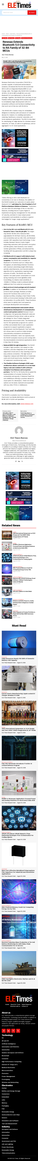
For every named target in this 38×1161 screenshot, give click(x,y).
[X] (22, 461)
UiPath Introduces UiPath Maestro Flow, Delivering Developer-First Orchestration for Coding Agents (24, 557)
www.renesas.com (27, 404)
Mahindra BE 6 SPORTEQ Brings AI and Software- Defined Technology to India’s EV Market (24, 580)
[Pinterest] (13, 1031)
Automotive (15, 610)
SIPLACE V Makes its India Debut (22, 591)
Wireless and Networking (27, 38)
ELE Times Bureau (8, 54)
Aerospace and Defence (18, 599)
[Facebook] (16, 461)
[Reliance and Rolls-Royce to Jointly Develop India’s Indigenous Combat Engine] (7, 602)
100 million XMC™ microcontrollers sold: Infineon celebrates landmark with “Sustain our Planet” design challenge (9, 416)
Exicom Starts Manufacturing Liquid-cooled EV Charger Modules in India (18, 694)
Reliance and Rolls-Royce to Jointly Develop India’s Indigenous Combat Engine (23, 602)
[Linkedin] (19, 461)
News (7, 34)
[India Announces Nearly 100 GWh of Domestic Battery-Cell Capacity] (19, 643)
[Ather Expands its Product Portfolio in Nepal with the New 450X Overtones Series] (7, 614)
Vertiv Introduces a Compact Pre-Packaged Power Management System (27, 415)
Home (3, 34)
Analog (14, 543)
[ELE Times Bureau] (19, 430)
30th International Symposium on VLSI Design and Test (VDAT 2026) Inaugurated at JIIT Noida (24, 535)
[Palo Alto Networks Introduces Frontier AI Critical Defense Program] (19, 748)
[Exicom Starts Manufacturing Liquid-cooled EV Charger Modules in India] (19, 678)
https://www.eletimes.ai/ (19, 440)
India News (12, 34)
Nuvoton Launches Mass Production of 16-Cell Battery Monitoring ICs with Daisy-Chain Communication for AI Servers (18, 943)
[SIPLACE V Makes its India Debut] (7, 591)
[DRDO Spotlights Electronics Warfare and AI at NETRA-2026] (19, 963)
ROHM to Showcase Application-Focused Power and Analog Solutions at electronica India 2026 (24, 546)
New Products (11, 38)
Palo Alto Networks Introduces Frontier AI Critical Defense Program (17, 764)
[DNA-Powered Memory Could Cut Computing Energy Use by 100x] (7, 569)
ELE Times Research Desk (9, 662)
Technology (18, 38)
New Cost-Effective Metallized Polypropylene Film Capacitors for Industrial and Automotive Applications (18, 872)
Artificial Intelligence (17, 554)
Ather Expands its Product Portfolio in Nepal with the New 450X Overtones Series (24, 613)
